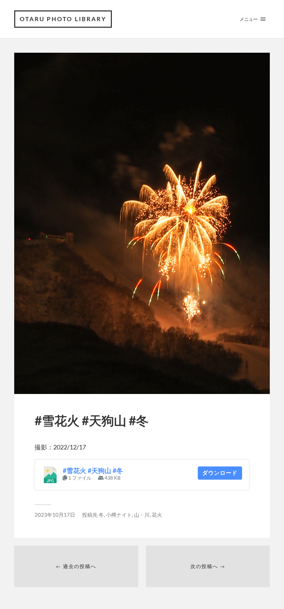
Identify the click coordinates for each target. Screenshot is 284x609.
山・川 (142, 515)
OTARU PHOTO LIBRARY (63, 19)
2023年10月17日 (55, 515)
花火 (157, 515)
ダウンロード (220, 473)
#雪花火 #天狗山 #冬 (93, 470)
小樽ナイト (119, 515)
